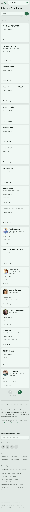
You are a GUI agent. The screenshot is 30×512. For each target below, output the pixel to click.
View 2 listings (7, 80)
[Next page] (20, 392)
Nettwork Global (9, 67)
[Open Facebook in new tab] (3, 447)
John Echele (13, 270)
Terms (20, 508)
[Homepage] (5, 2)
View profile (6, 243)
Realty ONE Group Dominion (13, 249)
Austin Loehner (14, 229)
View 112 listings (7, 121)
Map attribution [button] (16, 502)
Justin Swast (7, 331)
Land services (14, 456)
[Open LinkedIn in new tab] (16, 447)
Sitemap (3, 508)
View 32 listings (7, 40)
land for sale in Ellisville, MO (9, 423)
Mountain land (14, 484)
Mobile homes (5, 484)
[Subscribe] (27, 438)
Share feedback (5, 443)
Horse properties (13, 479)
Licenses (16, 508)
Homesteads (4, 479)
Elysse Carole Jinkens (16, 310)
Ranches (21, 484)
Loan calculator (15, 459)
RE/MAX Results (8, 351)
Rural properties (5, 487)
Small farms (19, 487)
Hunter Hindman (15, 371)
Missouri (12, 404)
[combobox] (12, 14)
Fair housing (19, 505)
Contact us (24, 459)
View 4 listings (7, 60)
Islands (22, 482)
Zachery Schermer (9, 46)
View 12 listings (7, 141)
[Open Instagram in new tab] (7, 447)
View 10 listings (7, 101)
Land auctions (22, 469)
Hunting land (15, 482)
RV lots (13, 487)
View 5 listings (7, 385)
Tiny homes (4, 490)
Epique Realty (8, 148)
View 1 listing (6, 344)
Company (24, 456)
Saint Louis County (21, 404)
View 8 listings (7, 365)
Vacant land (12, 490)
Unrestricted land (21, 490)
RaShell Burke (8, 188)
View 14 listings (7, 222)
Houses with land (6, 482)
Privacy (25, 508)
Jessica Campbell (15, 290)
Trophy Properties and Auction (13, 87)
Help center (4, 456)
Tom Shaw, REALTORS (11, 26)
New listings (9, 508)
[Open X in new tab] (12, 447)
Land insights (4, 459)
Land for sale (4, 469)
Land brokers (14, 453)
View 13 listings (7, 182)
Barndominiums (5, 473)
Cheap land (4, 476)
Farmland (22, 476)
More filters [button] (20, 17)
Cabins (13, 473)
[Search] (27, 3)
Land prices (25, 453)
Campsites (19, 473)
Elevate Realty (8, 127)
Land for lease (13, 469)
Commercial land (13, 476)
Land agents (4, 404)
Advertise (3, 453)
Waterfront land (5, 492)
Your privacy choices (9, 505)
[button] (2, 2)
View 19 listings (7, 324)
